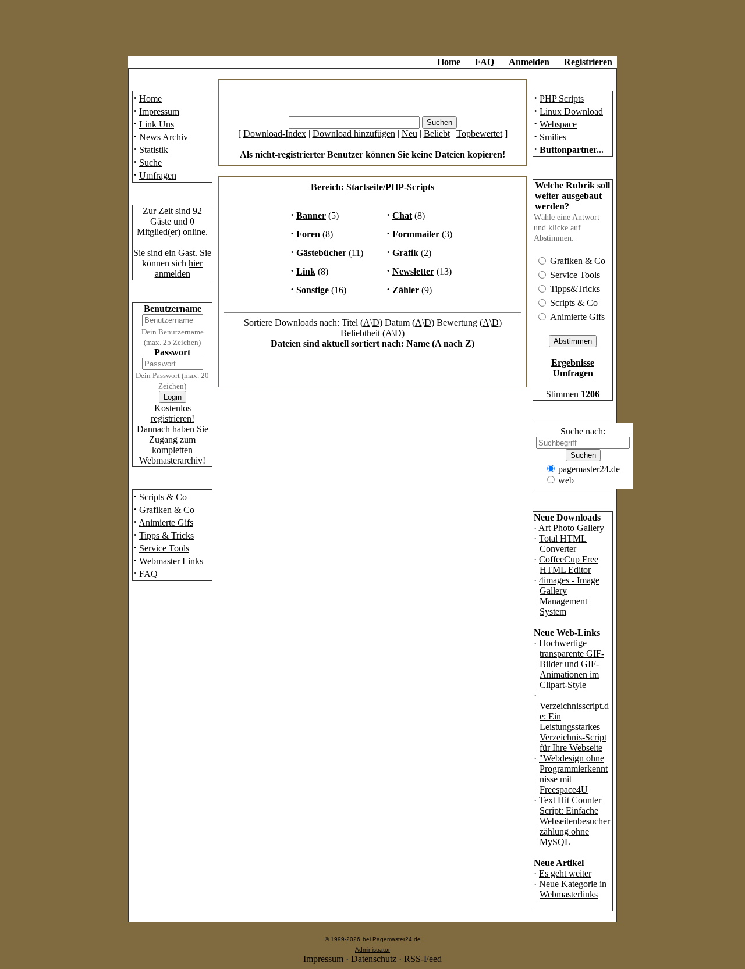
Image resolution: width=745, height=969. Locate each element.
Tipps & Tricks (166, 535)
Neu (409, 133)
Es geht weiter (565, 873)
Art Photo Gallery (571, 528)
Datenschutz (373, 959)
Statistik (153, 150)
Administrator (372, 949)
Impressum (159, 111)
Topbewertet (479, 133)
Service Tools (164, 548)
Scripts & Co (163, 497)
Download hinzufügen (354, 133)
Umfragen (157, 175)
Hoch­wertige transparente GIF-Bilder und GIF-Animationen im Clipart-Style (571, 664)
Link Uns (156, 124)
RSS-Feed (423, 959)
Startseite (364, 187)
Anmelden (529, 62)
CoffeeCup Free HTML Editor (568, 564)
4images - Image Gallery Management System (569, 596)
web (566, 480)
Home (448, 62)
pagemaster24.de (589, 469)
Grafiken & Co (166, 510)
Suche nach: (582, 431)
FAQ (484, 62)
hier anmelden (179, 268)
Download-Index (274, 133)
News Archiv (163, 137)
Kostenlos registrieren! (172, 413)
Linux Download (571, 111)
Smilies (553, 137)
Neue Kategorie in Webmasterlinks (572, 889)
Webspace (558, 124)
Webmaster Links (171, 561)
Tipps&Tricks (575, 289)
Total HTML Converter (563, 543)
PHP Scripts (562, 99)
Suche (150, 163)
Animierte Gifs (166, 523)
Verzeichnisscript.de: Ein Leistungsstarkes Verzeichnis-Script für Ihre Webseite (574, 727)
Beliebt (437, 133)
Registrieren (588, 62)
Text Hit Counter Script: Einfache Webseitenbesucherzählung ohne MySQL (574, 821)
